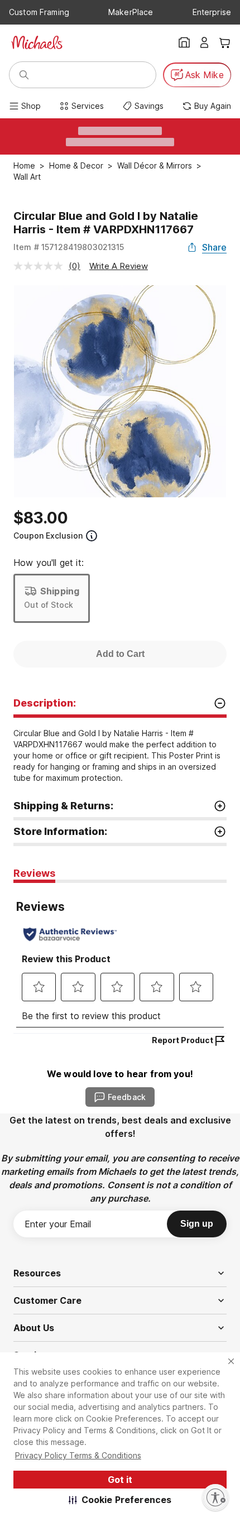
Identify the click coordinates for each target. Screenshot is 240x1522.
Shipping (59, 591)
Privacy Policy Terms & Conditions (78, 1455)
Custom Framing (39, 12)
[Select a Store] (184, 42)
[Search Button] (24, 74)
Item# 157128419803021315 (68, 247)
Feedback (127, 1097)
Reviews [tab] (34, 873)
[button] (120, 1500)
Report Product (182, 1040)
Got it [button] (120, 1479)
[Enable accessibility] (215, 1497)
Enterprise (212, 12)
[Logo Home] (37, 42)
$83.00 (40, 518)
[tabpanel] (120, 958)
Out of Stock (48, 604)
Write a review (118, 266)
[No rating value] (41, 266)
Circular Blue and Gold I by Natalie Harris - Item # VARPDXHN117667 (105, 222)
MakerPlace (130, 12)
